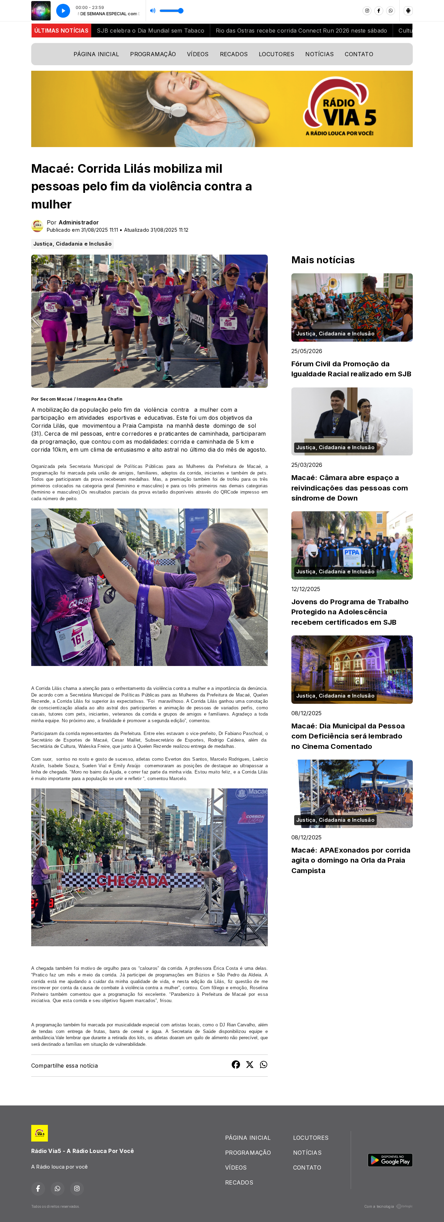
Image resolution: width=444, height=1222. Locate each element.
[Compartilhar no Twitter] (250, 1065)
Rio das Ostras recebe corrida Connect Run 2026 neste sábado (264, 30)
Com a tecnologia (379, 1206)
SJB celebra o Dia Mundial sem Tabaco (113, 30)
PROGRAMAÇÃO (153, 54)
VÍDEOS (197, 54)
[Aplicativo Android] (408, 10)
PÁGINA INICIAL (96, 54)
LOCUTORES (276, 54)
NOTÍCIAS (319, 54)
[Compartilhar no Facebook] (236, 1065)
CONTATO (359, 54)
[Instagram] (367, 10)
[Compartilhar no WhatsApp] (263, 1065)
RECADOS (234, 54)
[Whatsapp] (390, 10)
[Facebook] (378, 10)
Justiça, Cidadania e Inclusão (72, 244)
